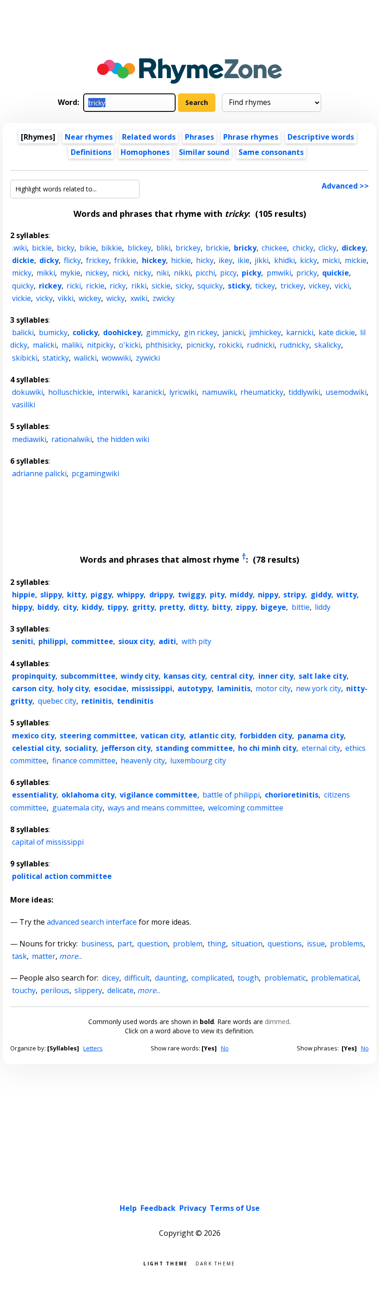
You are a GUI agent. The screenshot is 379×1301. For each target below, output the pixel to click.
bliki (163, 248)
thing (217, 944)
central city (231, 676)
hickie (181, 260)
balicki (23, 332)
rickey (50, 286)
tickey (265, 286)
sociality (80, 748)
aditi (167, 641)
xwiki (138, 298)
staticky (56, 358)
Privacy (192, 1208)
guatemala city (77, 808)
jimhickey (265, 332)
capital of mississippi (48, 842)
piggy (101, 594)
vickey (319, 286)
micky (21, 273)
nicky (142, 273)
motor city (273, 688)
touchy (24, 990)
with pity (196, 641)
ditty (198, 607)
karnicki (299, 332)
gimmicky (162, 332)
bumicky (53, 332)
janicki (233, 332)
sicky (184, 286)
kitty (76, 594)
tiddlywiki (304, 392)
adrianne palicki (39, 473)
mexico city (33, 735)
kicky (308, 260)
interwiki (113, 392)
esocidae (110, 688)
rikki (139, 286)
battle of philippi (231, 795)
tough (248, 978)
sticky (239, 286)
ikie (244, 260)
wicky (115, 298)
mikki (46, 273)
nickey (96, 273)
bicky (65, 248)
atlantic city (211, 735)
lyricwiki (182, 392)
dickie (23, 260)
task (19, 956)
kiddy (92, 607)
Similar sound (204, 152)
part (124, 944)
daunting (170, 978)
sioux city (135, 641)
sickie (161, 286)
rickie (95, 286)
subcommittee (88, 676)
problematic (285, 978)
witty (346, 594)
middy (241, 594)
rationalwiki (71, 439)
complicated (211, 978)
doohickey (122, 332)
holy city (73, 688)
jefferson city (126, 748)
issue (316, 944)
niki (162, 273)
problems (346, 944)
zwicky (164, 298)
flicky (72, 260)
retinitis (96, 701)
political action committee (62, 876)
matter (43, 956)
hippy (22, 607)
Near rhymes (89, 137)
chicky (303, 248)
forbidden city (265, 735)
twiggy (191, 594)
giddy (321, 594)
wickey (90, 298)
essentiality (34, 795)
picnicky (200, 345)
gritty (143, 607)
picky (251, 273)
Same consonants (271, 152)
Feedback (158, 1208)
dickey (354, 248)
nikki (182, 273)
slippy (51, 594)
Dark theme (216, 1262)
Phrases (199, 137)
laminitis (234, 688)
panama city (321, 735)
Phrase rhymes (250, 137)
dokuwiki (27, 392)
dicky (49, 260)
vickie (21, 298)
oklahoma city (88, 795)
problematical (335, 978)
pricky (306, 273)
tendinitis (135, 701)
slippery (88, 990)
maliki (71, 345)
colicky (85, 332)
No (225, 1048)
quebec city (57, 701)
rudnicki (261, 345)
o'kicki (130, 345)
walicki (85, 358)
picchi (205, 273)
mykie (70, 273)
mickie (356, 260)
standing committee (194, 748)
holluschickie (70, 392)
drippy (161, 594)
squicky (210, 286)
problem (187, 944)
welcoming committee (245, 808)
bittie (301, 607)
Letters (93, 1048)
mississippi (152, 688)
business (96, 944)
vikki (65, 298)
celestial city (36, 748)
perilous (55, 990)
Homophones (145, 152)
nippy (268, 594)
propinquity (33, 676)
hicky (205, 260)
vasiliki (23, 404)
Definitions (91, 152)
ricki (74, 286)
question (152, 944)
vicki (342, 286)
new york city (318, 688)
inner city (275, 676)
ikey (225, 260)
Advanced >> (345, 186)
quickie (335, 273)
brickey (188, 248)
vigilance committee (158, 795)
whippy (130, 594)
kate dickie (336, 332)
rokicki (230, 345)
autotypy (194, 688)
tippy (117, 607)
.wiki (19, 248)
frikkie (125, 260)
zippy (246, 607)
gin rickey (200, 332)
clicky (327, 248)
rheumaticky (261, 392)
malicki (44, 345)
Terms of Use (235, 1208)
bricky (245, 248)
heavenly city (143, 760)
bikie (87, 248)
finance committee (84, 760)
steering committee (97, 735)
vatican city (162, 735)
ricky (118, 286)
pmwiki (279, 273)
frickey (97, 260)
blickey (139, 248)
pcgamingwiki (95, 473)
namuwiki (218, 392)
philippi (52, 641)
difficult (137, 978)
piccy (228, 273)
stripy (294, 594)
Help (128, 1208)
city (70, 607)
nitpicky (100, 345)
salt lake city (323, 676)
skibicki (24, 358)
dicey (110, 978)
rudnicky (294, 345)
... (70, 956)
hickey (154, 260)
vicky (44, 298)
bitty (221, 607)
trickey (292, 286)
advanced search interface (92, 922)
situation (247, 944)
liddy (322, 607)
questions (285, 944)
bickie (42, 248)
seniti (22, 641)
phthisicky (163, 345)
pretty (171, 607)
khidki (284, 260)
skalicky (327, 345)
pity (217, 594)
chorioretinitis (291, 795)
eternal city (321, 748)
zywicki (148, 358)
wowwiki (116, 358)
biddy (47, 607)
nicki (120, 273)
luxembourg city (198, 760)
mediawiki (29, 439)
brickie (217, 248)
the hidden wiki (123, 439)
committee (92, 641)
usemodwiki (346, 392)
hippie (23, 594)
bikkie (111, 248)
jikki (262, 260)
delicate (120, 990)
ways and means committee (155, 808)
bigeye (273, 607)
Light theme (165, 1262)
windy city (140, 676)
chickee (274, 248)
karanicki (148, 392)
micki (331, 260)
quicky (23, 286)
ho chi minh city (267, 748)
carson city (32, 688)
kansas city (184, 676)
